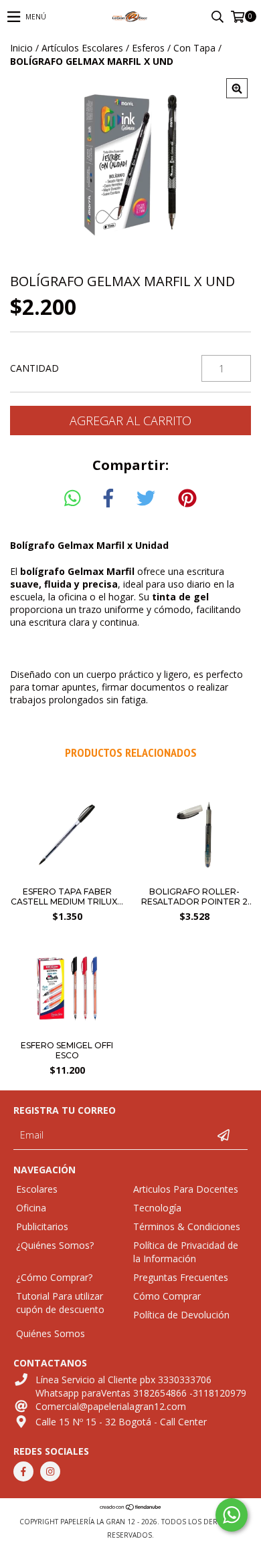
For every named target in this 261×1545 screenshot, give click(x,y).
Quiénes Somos (50, 1333)
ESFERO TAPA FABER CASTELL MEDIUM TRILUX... (67, 896)
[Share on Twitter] (146, 498)
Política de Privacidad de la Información (185, 1252)
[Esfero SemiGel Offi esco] (67, 1030)
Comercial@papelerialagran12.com (110, 1406)
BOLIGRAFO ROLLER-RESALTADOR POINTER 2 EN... (194, 896)
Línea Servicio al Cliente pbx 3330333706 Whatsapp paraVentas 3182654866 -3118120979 (140, 1386)
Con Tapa (194, 47)
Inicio (21, 47)
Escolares (37, 1189)
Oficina (31, 1207)
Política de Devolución (181, 1314)
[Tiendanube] (131, 1508)
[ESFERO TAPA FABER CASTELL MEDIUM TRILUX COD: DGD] (67, 876)
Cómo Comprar (167, 1296)
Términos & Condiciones (186, 1226)
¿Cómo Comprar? (54, 1277)
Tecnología (157, 1207)
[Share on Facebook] (108, 498)
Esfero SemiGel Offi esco (67, 1050)
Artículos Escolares (82, 47)
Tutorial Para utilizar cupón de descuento (60, 1303)
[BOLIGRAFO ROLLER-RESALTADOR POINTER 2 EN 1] (194, 876)
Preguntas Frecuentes (180, 1277)
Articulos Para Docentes (185, 1189)
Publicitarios (42, 1226)
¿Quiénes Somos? (55, 1245)
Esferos (148, 47)
